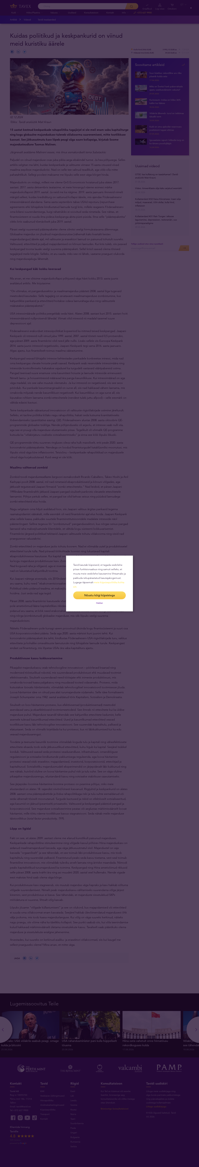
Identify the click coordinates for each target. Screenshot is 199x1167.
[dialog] (99, 583)
